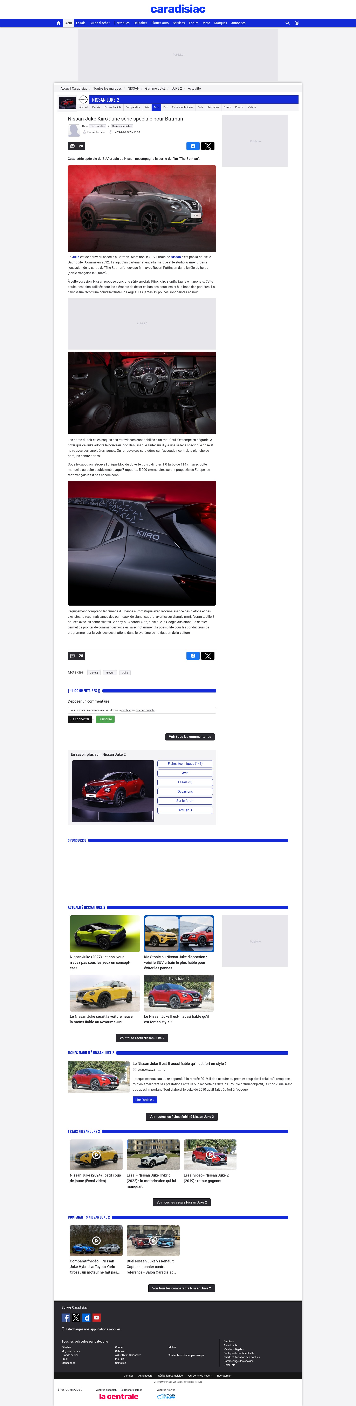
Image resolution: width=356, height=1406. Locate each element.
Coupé (119, 1347)
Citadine (66, 1347)
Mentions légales (234, 1349)
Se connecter (79, 719)
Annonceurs (145, 1375)
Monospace (68, 1362)
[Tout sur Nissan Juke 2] (67, 108)
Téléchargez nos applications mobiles (93, 1329)
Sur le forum (185, 801)
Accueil (83, 107)
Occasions (185, 791)
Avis (146, 107)
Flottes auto (160, 23)
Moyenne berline (71, 1351)
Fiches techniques (182, 107)
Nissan (176, 257)
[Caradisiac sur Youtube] (97, 1318)
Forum (193, 23)
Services (179, 23)
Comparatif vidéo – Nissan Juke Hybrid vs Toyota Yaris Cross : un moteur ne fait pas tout (93, 1267)
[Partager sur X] (208, 144)
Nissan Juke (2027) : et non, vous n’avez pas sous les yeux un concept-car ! (100, 962)
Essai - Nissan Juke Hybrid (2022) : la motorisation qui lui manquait (151, 1180)
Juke (75, 257)
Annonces (238, 23)
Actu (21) (185, 810)
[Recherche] (287, 23)
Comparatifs (133, 107)
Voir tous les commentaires (190, 737)
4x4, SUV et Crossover (128, 1355)
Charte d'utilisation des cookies (242, 1357)
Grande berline (70, 1355)
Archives (229, 1341)
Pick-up (119, 1358)
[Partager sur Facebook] (193, 144)
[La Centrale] (119, 1400)
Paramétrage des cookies (239, 1361)
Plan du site (230, 1345)
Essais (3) (185, 782)
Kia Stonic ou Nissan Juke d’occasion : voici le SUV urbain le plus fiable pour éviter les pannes (175, 962)
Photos (239, 107)
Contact (128, 1375)
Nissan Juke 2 (105, 99)
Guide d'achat (100, 23)
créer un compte (145, 710)
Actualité (194, 88)
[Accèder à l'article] (105, 933)
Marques (220, 23)
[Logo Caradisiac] (178, 16)
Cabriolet (120, 1351)
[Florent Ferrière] (74, 135)
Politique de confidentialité (239, 1353)
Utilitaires (140, 23)
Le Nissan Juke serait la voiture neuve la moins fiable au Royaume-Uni (101, 1019)
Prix (165, 107)
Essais (80, 23)
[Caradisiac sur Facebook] (66, 1318)
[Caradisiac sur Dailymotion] (86, 1318)
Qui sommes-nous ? (200, 1375)
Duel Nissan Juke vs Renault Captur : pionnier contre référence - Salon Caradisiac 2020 (150, 1267)
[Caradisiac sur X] (76, 1318)
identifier (126, 710)
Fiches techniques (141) (185, 764)
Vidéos (252, 107)
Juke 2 (94, 672)
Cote (200, 107)
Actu (68, 23)
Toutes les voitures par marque (186, 1355)
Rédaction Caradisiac (170, 1375)
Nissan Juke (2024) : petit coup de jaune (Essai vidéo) (95, 1178)
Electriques (122, 23)
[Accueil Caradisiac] (58, 23)
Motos (172, 1347)
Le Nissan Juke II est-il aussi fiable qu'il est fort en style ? (176, 1019)
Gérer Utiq (229, 1364)
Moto (206, 23)
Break (65, 1358)
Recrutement (224, 1375)
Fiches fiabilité (112, 107)
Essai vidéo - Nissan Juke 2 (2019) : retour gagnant (206, 1178)
